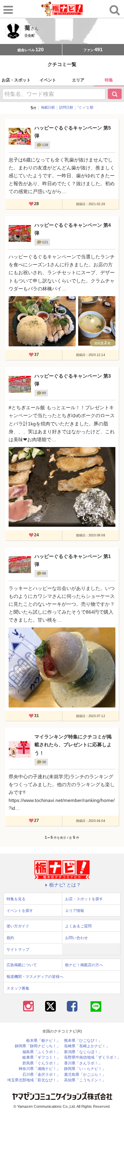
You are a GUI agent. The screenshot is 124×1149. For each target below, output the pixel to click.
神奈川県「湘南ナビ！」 (39, 1069)
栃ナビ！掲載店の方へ (84, 965)
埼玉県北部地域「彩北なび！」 (33, 1080)
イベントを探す (20, 910)
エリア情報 (74, 910)
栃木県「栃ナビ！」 (43, 1040)
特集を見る (16, 899)
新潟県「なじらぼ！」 (83, 1052)
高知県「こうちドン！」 (85, 1080)
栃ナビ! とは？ (65, 885)
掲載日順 (48, 107)
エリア (78, 80)
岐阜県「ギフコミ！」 (41, 1057)
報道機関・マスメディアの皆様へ (35, 976)
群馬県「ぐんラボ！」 (41, 1063)
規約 (10, 938)
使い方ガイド (18, 926)
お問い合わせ (76, 938)
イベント (48, 80)
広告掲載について (22, 965)
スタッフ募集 (18, 988)
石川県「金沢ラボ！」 (41, 1075)
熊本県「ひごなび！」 (83, 1040)
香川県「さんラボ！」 (83, 1063)
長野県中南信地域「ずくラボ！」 (92, 1057)
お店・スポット (16, 80)
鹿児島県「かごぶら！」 (85, 1075)
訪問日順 (66, 107)
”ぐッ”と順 (85, 107)
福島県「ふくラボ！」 (41, 1052)
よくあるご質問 (78, 926)
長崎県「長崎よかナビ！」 (87, 1046)
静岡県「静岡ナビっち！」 (37, 1046)
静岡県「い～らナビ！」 (85, 1069)
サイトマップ (18, 949)
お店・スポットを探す (84, 899)
